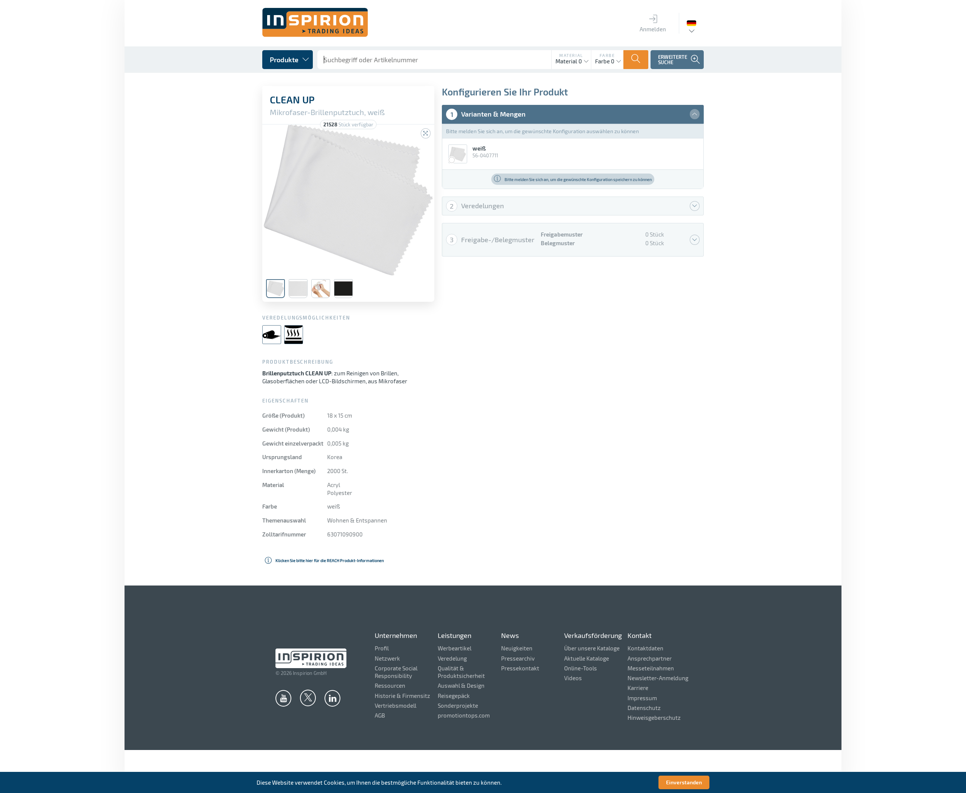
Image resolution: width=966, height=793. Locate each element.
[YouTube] (283, 698)
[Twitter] (308, 697)
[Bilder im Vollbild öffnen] (426, 133)
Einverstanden (684, 782)
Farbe (607, 55)
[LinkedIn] (332, 698)
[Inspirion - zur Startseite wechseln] (315, 34)
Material (571, 55)
